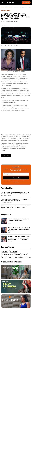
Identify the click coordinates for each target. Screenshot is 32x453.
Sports (4, 257)
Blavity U (24, 254)
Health (9, 257)
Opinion (28, 257)
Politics (21, 257)
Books (15, 257)
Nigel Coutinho (6, 21)
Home (2, 7)
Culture (18, 254)
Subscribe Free (16, 178)
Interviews (4, 251)
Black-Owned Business (8, 254)
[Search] (19, 2)
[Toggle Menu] (2, 2)
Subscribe (26, 2)
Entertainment (9, 7)
